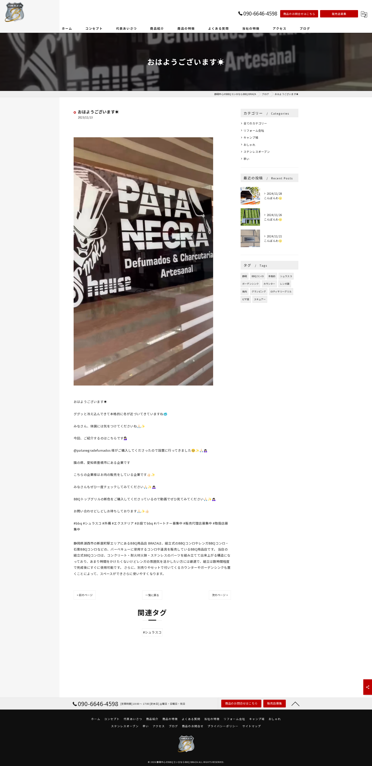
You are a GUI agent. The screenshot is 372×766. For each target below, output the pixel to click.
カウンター (269, 283)
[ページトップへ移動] (295, 703)
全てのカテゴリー (255, 123)
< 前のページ (85, 595)
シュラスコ (286, 276)
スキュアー (260, 299)
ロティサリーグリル (281, 291)
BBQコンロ (258, 276)
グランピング (259, 291)
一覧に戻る (152, 595)
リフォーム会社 (254, 130)
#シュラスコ (152, 632)
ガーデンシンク (250, 283)
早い (246, 159)
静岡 (244, 276)
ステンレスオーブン (257, 152)
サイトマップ (251, 726)
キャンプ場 (251, 137)
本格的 (272, 276)
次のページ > (220, 595)
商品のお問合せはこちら (299, 14)
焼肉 (244, 291)
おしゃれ (249, 145)
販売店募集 (339, 14)
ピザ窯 (245, 299)
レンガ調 (284, 283)
